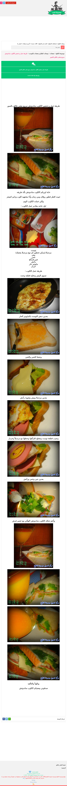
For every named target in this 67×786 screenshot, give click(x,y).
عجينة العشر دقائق (61, 765)
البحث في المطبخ (43, 43)
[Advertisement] (33, 28)
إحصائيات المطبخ (53, 43)
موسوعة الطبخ (60, 53)
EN (1, 3)
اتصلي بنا (19, 43)
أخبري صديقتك (26, 43)
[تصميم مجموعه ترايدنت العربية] (33, 771)
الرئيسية (64, 768)
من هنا (24, 778)
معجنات (52, 53)
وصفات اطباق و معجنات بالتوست (38, 53)
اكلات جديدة (34, 43)
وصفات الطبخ (61, 43)
